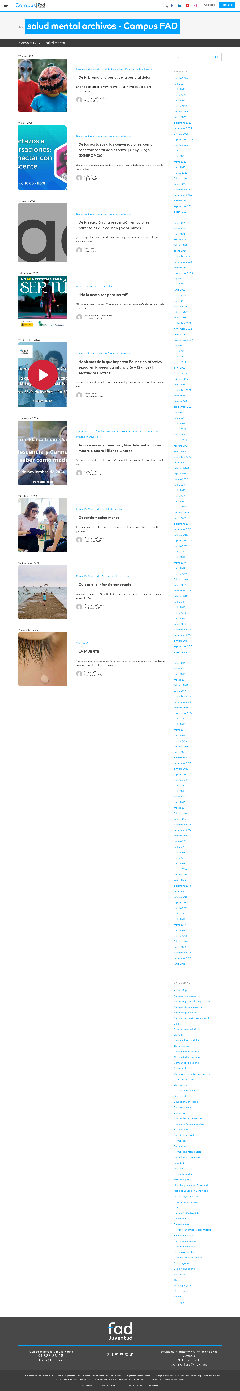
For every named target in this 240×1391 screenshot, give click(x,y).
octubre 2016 (181, 708)
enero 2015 (180, 819)
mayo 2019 (180, 563)
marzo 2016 (180, 741)
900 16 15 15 (189, 1360)
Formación (180, 1141)
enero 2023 (180, 318)
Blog (176, 1024)
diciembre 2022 (182, 323)
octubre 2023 (181, 268)
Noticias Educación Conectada (191, 1191)
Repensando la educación (139, 69)
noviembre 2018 (183, 591)
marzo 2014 (180, 869)
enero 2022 (180, 385)
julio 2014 (179, 847)
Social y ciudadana (184, 1269)
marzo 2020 (180, 507)
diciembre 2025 (182, 123)
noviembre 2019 (182, 529)
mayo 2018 (180, 613)
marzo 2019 (180, 574)
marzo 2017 (180, 680)
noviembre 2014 (182, 830)
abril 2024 (179, 234)
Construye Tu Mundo (185, 1079)
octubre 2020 (181, 468)
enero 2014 (180, 880)
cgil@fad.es (91, 176)
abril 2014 (179, 864)
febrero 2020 (181, 513)
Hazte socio (227, 5)
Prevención (180, 1219)
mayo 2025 (180, 162)
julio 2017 (179, 657)
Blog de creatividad (185, 1029)
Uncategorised (182, 1291)
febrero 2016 (181, 747)
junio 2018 (179, 607)
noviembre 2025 (183, 128)
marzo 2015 (180, 808)
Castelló (178, 1035)
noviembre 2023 (183, 262)
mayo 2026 (180, 95)
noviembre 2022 (183, 329)
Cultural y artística (184, 1091)
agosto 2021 (180, 412)
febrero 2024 (181, 245)
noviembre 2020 (183, 462)
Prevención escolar (184, 1224)
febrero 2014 (181, 875)
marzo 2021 (180, 440)
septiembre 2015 (183, 774)
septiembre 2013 (183, 903)
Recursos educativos (185, 1252)
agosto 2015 (180, 780)
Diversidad (180, 1096)
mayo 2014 (180, 858)
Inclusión (178, 1169)
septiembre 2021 (183, 407)
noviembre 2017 (182, 635)
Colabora (209, 5)
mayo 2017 (180, 669)
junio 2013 (179, 919)
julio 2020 (179, 485)
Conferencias (111, 136)
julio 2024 (179, 217)
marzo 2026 (180, 106)
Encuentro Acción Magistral (189, 1124)
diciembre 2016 (182, 696)
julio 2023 (179, 284)
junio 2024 (179, 223)
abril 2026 (179, 100)
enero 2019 (180, 585)
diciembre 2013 (182, 886)
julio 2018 (179, 602)
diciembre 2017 (182, 630)
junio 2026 (179, 89)
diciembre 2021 (182, 390)
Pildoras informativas (186, 1202)
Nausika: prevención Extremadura (95, 286)
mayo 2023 (180, 295)
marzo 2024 (180, 240)
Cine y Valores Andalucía (187, 1040)
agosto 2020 (181, 479)
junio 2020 (180, 490)
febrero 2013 (181, 941)
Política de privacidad (108, 1386)
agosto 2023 (181, 279)
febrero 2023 (181, 312)
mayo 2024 (180, 229)
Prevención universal (87, 437)
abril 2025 (179, 167)
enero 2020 (180, 518)
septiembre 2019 (183, 540)
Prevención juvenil (183, 1235)
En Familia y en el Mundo (188, 1118)
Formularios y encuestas (187, 1157)
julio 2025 (179, 151)
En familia (125, 136)
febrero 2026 (181, 112)
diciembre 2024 (182, 190)
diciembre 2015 (182, 758)
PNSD (177, 1208)
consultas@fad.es (189, 1364)
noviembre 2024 (183, 195)
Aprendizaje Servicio (185, 1013)
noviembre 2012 (182, 958)
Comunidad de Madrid (186, 1052)
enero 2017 (180, 691)
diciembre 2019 (182, 524)
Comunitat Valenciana (186, 1063)
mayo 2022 (180, 362)
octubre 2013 (181, 897)
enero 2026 (180, 117)
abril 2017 (179, 674)
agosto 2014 (180, 841)
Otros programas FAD (186, 1196)
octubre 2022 (181, 334)
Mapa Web (153, 1386)
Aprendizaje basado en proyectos (192, 1001)
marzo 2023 (180, 307)
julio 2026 (179, 84)
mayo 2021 (180, 429)
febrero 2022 (181, 379)
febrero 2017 (181, 685)
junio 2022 (179, 357)
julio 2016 (179, 719)
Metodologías (181, 1180)
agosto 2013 (180, 908)
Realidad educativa (112, 69)
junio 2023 (179, 290)
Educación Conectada (88, 69)
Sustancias (180, 1274)
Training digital (182, 1286)
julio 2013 (179, 914)
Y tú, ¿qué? (82, 643)
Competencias (182, 1046)
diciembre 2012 (182, 953)
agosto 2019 (180, 546)
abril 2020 (180, 501)
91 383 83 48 (51, 1356)
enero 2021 (180, 451)
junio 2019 (179, 557)
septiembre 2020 (183, 474)
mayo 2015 (180, 797)
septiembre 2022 (183, 340)
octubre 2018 (181, 596)
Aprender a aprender (185, 996)
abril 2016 (179, 735)
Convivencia (180, 1085)
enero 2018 (180, 624)
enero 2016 (180, 752)
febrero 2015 (181, 813)
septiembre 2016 (183, 713)
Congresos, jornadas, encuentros (192, 1074)
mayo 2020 (180, 496)
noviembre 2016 (182, 702)
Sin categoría (181, 1263)
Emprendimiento (183, 1107)
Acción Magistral (183, 990)
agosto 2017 (180, 652)
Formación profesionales (187, 1152)
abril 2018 (179, 618)
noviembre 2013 (182, 891)
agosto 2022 (181, 346)
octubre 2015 (181, 769)
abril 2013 (179, 930)
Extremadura (112, 431)
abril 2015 (179, 802)
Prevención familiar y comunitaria (140, 431)
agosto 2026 (181, 78)
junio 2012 (179, 964)
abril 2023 (179, 301)
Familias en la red (184, 1135)
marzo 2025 (180, 173)
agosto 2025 (181, 145)
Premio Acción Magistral (187, 1213)
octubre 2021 (181, 401)
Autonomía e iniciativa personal (191, 1018)
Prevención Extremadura (98, 316)
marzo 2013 (180, 936)
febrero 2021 (181, 446)
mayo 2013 (180, 925)
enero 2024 (180, 251)
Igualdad (179, 1163)
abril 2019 (179, 568)
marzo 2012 (180, 969)
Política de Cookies (133, 1386)
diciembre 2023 (182, 256)
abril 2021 (179, 435)
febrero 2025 (181, 178)
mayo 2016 (180, 730)
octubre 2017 (181, 641)
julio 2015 (179, 786)
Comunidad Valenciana (89, 136)
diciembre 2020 (183, 457)
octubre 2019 (181, 535)
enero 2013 (180, 947)
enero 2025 (180, 184)
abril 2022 (179, 368)
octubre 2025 (181, 134)
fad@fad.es (51, 1360)
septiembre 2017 (183, 646)
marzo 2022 (180, 373)
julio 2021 (179, 418)
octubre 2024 (181, 201)
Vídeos (177, 1297)
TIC (176, 1280)
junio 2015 (179, 791)
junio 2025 (179, 156)
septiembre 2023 (183, 273)
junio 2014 (179, 852)
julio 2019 (179, 552)
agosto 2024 (181, 212)
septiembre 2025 (183, 139)
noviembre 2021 (182, 396)
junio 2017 (179, 663)
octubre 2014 (181, 836)
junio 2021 (179, 423)
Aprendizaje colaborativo (188, 1007)
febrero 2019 (181, 579)
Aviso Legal (87, 1386)
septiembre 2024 (183, 206)
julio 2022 (179, 351)
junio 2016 (179, 724)
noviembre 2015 (182, 763)
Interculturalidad (183, 1174)
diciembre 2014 (182, 825)
